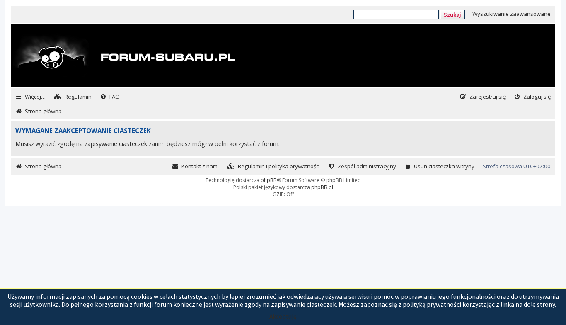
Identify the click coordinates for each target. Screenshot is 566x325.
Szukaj (452, 14)
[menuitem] (73, 97)
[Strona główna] (124, 56)
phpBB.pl (322, 187)
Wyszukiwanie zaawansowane (511, 13)
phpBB (269, 180)
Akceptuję (283, 316)
